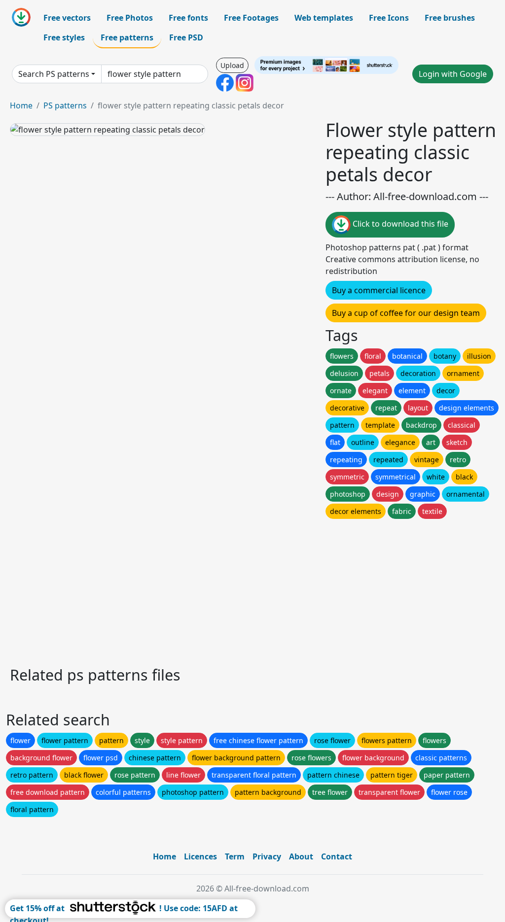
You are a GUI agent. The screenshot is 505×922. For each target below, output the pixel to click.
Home (21, 105)
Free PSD (186, 37)
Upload (232, 65)
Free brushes (450, 17)
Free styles (64, 37)
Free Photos (130, 17)
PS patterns (65, 105)
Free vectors (67, 17)
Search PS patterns (53, 73)
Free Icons (389, 17)
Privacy (266, 856)
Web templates (323, 17)
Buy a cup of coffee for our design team (406, 312)
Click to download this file (399, 224)
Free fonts (188, 17)
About (301, 856)
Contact (336, 856)
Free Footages (251, 17)
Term (235, 856)
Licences (200, 856)
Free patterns (127, 37)
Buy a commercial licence (379, 290)
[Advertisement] (252, 590)
